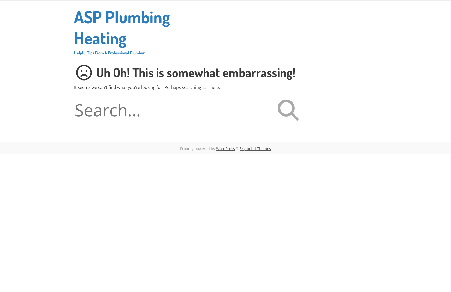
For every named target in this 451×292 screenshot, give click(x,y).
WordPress (225, 148)
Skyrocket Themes (255, 148)
